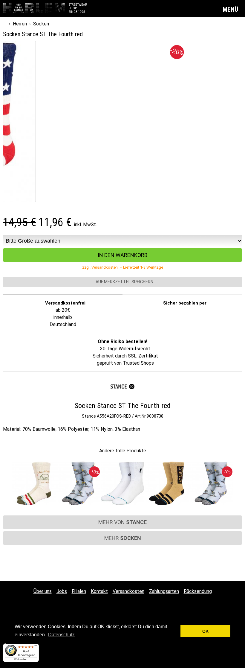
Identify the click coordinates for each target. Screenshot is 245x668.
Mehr (122, 538)
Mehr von (122, 522)
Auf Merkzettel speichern (124, 281)
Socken (41, 24)
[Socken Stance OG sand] (166, 484)
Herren (20, 24)
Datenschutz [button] (61, 634)
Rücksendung (198, 591)
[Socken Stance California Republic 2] (34, 484)
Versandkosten (128, 591)
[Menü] (35, 647)
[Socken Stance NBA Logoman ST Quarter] (122, 484)
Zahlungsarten (164, 591)
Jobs (61, 591)
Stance (89, 416)
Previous (7, 480)
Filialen (79, 591)
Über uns (42, 591)
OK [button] (205, 631)
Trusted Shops (138, 363)
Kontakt (99, 591)
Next (238, 480)
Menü (231, 9)
